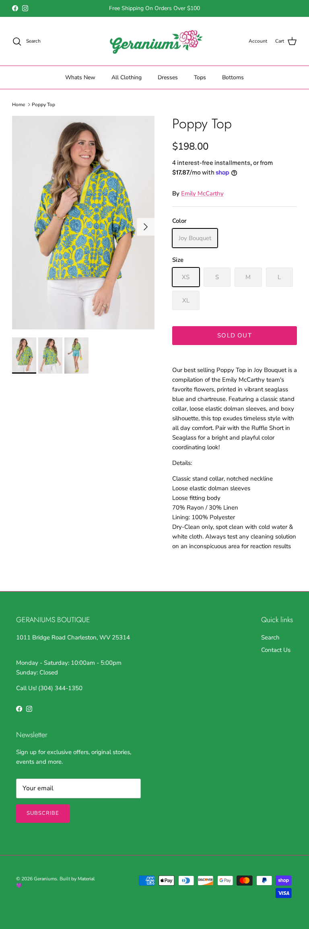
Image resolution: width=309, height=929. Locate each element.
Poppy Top (43, 104)
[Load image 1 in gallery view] (83, 222)
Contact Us (275, 650)
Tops (200, 77)
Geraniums (45, 879)
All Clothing (126, 77)
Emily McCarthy (202, 193)
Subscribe (43, 813)
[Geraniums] (154, 41)
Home (18, 104)
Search (270, 637)
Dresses (168, 77)
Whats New (80, 77)
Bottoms (233, 77)
